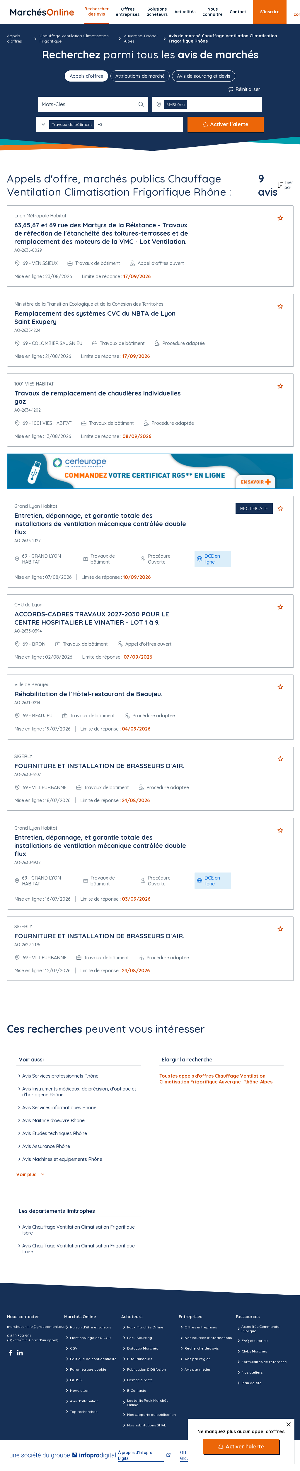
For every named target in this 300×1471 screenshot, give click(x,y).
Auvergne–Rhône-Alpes (141, 38)
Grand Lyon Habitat (35, 506)
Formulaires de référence (264, 1362)
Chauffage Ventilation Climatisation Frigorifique (74, 38)
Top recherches (83, 1411)
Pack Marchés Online (145, 1327)
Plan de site (252, 1383)
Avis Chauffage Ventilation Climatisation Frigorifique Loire (78, 1248)
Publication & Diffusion (146, 1369)
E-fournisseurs (139, 1359)
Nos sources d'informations (208, 1337)
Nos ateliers (252, 1372)
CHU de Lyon (28, 605)
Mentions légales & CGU (90, 1337)
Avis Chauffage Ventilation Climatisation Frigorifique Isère (78, 1230)
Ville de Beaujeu (32, 684)
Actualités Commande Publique (260, 1328)
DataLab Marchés (142, 1348)
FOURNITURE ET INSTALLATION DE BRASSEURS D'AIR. (99, 766)
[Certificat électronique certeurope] (150, 471)
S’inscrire (269, 11)
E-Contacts (136, 1390)
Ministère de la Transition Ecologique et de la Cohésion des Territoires (88, 304)
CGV (73, 1348)
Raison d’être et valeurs (90, 1327)
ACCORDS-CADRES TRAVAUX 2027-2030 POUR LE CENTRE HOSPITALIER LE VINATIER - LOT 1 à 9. (91, 618)
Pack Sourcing (139, 1337)
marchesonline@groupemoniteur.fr (37, 1326)
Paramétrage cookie (88, 1369)
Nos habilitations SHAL (146, 1425)
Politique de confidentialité (93, 1359)
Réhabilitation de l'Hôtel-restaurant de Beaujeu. (88, 694)
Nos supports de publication (151, 1414)
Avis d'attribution (84, 1401)
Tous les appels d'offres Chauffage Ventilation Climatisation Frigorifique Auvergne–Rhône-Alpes (215, 1079)
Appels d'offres (14, 38)
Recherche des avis (202, 1348)
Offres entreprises (127, 11)
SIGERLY (23, 756)
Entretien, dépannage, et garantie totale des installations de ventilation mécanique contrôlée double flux (100, 523)
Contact (238, 11)
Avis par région (198, 1359)
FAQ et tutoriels (255, 1340)
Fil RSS (76, 1380)
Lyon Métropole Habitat (40, 216)
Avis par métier (198, 1369)
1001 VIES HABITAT (34, 384)
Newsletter (79, 1390)
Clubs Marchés (254, 1351)
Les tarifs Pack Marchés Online (147, 1402)
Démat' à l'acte (140, 1380)
